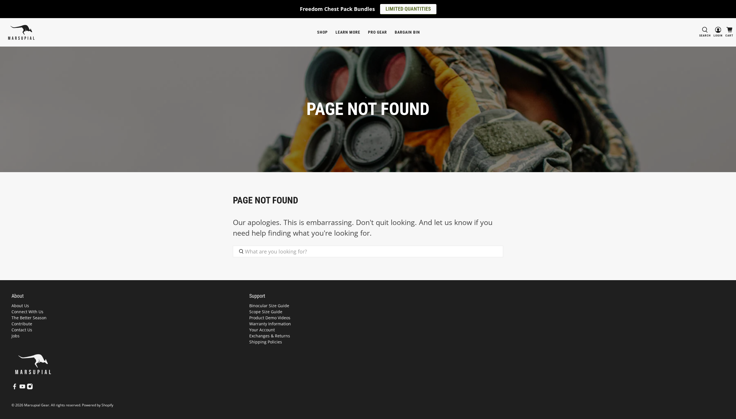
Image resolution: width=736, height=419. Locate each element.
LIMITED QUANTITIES (408, 9)
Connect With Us (27, 311)
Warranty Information (270, 323)
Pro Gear (377, 32)
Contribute (22, 323)
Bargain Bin (407, 32)
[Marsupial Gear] (21, 32)
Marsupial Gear (36, 405)
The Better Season (29, 317)
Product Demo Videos (269, 317)
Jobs (16, 336)
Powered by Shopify (97, 405)
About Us (20, 305)
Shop (322, 32)
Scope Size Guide (265, 311)
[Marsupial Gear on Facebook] (15, 388)
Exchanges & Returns (269, 336)
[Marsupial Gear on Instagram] (30, 388)
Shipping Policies (265, 342)
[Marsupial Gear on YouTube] (22, 388)
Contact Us (22, 329)
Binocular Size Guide (269, 305)
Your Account (262, 329)
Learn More (348, 32)
